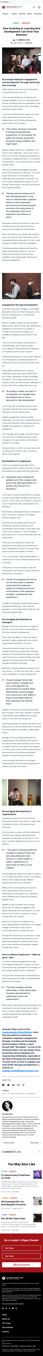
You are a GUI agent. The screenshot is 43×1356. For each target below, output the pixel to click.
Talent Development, (17, 1093)
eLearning (37, 14)
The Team (6, 1323)
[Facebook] (3, 1308)
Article (16, 23)
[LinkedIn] (9, 1308)
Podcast (5, 1198)
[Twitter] (6, 1308)
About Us (6, 1319)
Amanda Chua (24, 40)
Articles (14, 14)
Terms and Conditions (26, 1346)
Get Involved (7, 1327)
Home (4, 1315)
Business (26, 23)
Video (5, 1215)
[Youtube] (13, 1308)
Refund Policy (14, 1346)
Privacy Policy (6, 1346)
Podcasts (22, 14)
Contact (5, 1332)
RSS (34, 1346)
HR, (9, 1093)
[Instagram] (16, 1308)
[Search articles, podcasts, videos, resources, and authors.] (34, 7)
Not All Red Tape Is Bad (13, 1218)
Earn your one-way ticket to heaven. (13, 1303)
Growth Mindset (30, 1093)
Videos (29, 14)
